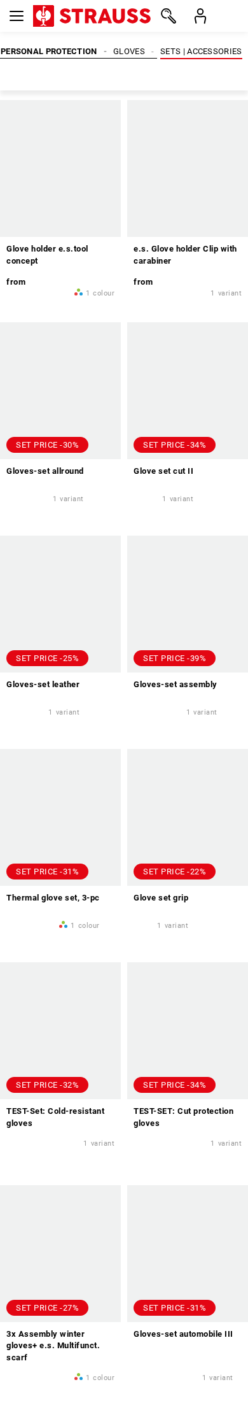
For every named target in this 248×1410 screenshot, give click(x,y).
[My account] (200, 16)
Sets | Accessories (201, 51)
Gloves (129, 51)
